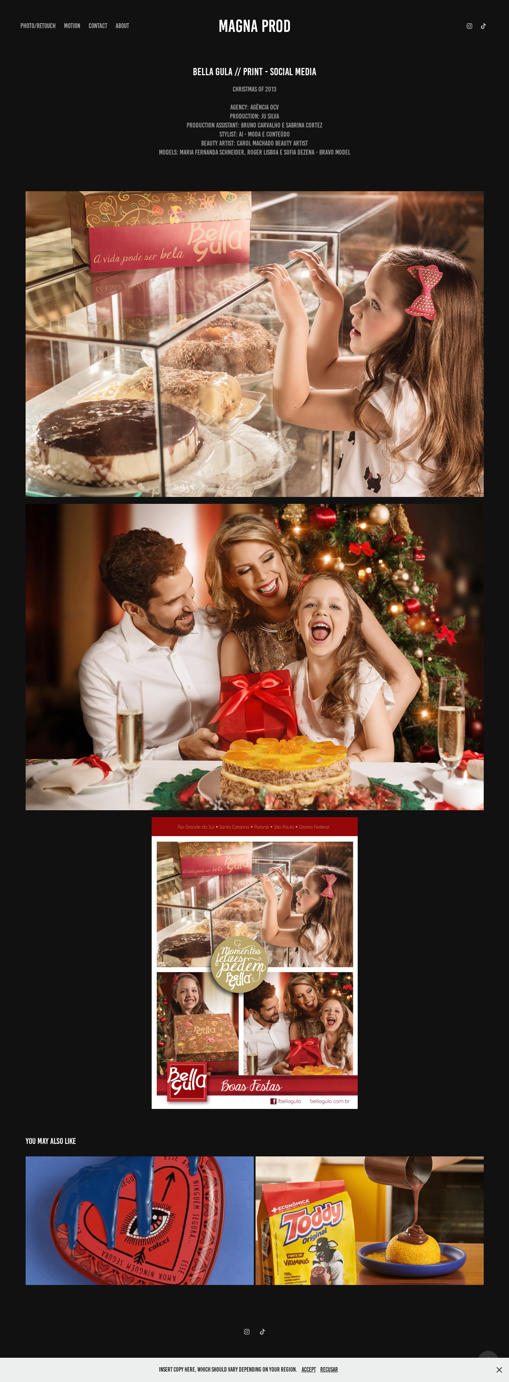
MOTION (72, 25)
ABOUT (122, 25)
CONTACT (98, 25)
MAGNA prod (254, 26)
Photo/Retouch (38, 25)
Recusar (329, 1369)
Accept (309, 1369)
